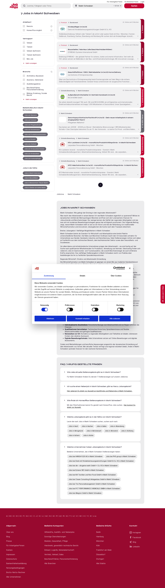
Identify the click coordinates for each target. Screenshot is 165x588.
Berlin (98, 532)
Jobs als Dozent (30, 139)
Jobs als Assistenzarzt (32, 129)
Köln (98, 545)
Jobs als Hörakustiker (32, 153)
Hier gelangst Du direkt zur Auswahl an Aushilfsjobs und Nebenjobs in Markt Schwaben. (99, 391)
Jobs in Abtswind (111, 431)
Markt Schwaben (74, 194)
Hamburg (100, 536)
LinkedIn (136, 546)
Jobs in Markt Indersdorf (33, 173)
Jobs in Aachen (87, 426)
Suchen (134, 6)
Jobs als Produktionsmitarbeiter (35, 134)
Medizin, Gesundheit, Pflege (56, 541)
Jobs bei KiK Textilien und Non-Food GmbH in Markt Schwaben (92, 475)
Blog (8, 536)
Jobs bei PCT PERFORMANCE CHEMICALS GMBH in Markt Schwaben (94, 488)
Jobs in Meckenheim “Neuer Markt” (36, 183)
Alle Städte (101, 563)
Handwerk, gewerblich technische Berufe (61, 545)
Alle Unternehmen (13, 577)
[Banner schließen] (130, 268)
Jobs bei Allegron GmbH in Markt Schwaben (85, 493)
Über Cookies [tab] (116, 276)
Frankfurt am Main (104, 550)
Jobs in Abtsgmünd (76, 431)
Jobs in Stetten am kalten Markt (35, 187)
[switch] (70, 309)
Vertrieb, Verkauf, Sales (54, 554)
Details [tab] (82, 276)
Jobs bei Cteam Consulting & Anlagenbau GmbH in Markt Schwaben (94, 479)
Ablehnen (50, 319)
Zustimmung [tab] (49, 276)
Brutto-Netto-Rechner (15, 572)
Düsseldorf (100, 554)
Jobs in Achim (88, 435)
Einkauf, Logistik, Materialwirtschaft (59, 550)
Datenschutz (11, 559)
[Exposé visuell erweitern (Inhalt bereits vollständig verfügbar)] (138, 36)
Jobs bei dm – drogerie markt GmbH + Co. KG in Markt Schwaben (93, 466)
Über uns (10, 532)
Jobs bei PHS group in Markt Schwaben (121, 456)
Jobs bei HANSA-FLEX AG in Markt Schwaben (85, 456)
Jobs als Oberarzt (31, 115)
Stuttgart (100, 559)
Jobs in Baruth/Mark (31, 178)
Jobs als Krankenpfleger (33, 158)
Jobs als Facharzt (30, 120)
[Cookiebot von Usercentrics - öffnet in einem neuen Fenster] (115, 268)
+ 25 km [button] (116, 6)
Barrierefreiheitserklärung (16, 563)
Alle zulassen (115, 319)
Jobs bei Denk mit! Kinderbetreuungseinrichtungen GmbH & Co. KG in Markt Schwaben (101, 461)
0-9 (94, 516)
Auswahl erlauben (82, 319)
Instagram (137, 532)
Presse (9, 541)
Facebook (137, 537)
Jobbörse (60, 194)
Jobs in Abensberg (117, 426)
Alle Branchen (50, 563)
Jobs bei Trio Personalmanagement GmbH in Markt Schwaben (92, 484)
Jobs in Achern (74, 435)
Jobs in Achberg (127, 431)
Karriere (9, 550)
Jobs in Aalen (102, 426)
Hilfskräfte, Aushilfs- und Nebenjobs (59, 532)
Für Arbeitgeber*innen (15, 545)
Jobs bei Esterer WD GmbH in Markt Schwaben (86, 470)
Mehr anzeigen (31, 63)
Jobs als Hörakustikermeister (34, 149)
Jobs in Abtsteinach (93, 431)
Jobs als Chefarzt (30, 144)
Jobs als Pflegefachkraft (33, 125)
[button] (51, 26)
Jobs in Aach (73, 426)
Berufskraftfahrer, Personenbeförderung (61, 559)
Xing (134, 542)
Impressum (10, 554)
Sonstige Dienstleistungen (55, 536)
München (100, 541)
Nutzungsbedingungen (15, 568)
